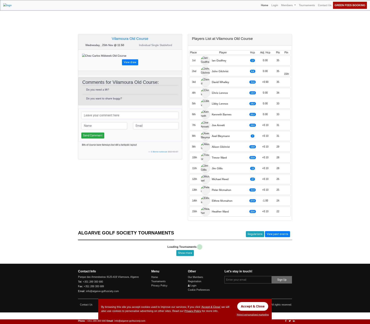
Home (265, 5)
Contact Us (324, 5)
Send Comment (93, 135)
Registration (194, 281)
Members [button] (287, 5)
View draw (130, 62)
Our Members (195, 277)
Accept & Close (253, 306)
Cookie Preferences (199, 289)
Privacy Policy (159, 285)
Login (274, 5)
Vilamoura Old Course (130, 39)
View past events (277, 234)
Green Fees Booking (350, 5)
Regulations (255, 234)
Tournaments (307, 5)
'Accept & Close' (211, 306)
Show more (185, 252)
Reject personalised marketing (253, 314)
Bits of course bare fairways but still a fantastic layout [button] (109, 145)
